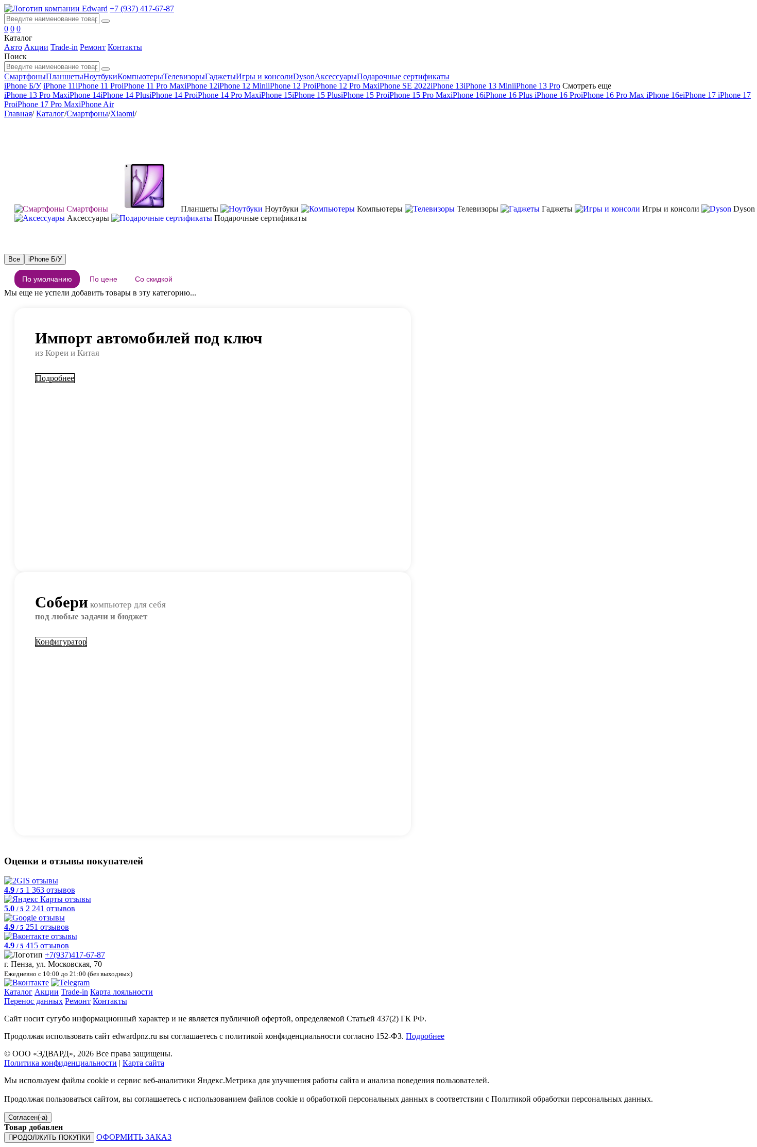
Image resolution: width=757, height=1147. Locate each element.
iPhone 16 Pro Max (613, 95)
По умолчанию (47, 279)
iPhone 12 (200, 85)
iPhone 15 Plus (316, 95)
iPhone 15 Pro (364, 95)
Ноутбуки (100, 76)
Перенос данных (33, 1001)
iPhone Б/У (22, 85)
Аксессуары (336, 76)
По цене (103, 279)
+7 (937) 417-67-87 (142, 8)
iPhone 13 (447, 85)
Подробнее (55, 378)
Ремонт (93, 47)
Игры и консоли (264, 76)
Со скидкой (154, 279)
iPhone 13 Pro (537, 85)
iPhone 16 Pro (558, 95)
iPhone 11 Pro (99, 85)
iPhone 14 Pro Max (227, 95)
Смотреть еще (586, 85)
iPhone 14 (83, 95)
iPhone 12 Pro (291, 85)
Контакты (125, 47)
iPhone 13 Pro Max (35, 95)
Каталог (50, 113)
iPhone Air (96, 104)
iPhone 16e (664, 95)
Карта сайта (143, 1062)
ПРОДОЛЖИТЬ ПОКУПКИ (49, 1137)
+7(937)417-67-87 (75, 954)
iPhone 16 (467, 95)
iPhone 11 (59, 85)
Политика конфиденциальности (60, 1062)
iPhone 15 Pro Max (419, 95)
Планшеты (64, 76)
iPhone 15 (275, 95)
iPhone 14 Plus (124, 95)
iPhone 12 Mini (242, 85)
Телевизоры (184, 76)
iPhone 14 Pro (172, 95)
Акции (36, 47)
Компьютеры (140, 76)
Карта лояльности (121, 991)
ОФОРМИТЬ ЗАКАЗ (133, 1137)
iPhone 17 (699, 95)
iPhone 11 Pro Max (153, 85)
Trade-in (64, 47)
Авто (13, 47)
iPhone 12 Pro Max (345, 85)
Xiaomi (122, 113)
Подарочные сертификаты (403, 76)
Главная (18, 113)
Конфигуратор (61, 641)
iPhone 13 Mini (488, 85)
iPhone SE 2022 (404, 85)
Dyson (304, 76)
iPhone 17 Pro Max (47, 104)
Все (14, 259)
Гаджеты (220, 76)
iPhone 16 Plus (509, 95)
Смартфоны (25, 76)
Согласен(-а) (27, 1117)
